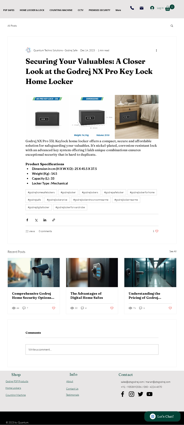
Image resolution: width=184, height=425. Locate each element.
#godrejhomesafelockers (41, 192)
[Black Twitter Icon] (140, 394)
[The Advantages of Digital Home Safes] (92, 272)
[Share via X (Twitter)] (36, 220)
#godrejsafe (34, 199)
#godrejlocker (68, 192)
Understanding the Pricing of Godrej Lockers (144, 295)
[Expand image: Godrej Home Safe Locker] (92, 117)
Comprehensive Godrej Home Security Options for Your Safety (31, 295)
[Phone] (132, 8)
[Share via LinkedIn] (45, 220)
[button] (169, 7)
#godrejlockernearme (126, 199)
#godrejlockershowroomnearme (90, 199)
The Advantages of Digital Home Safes (86, 295)
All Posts (12, 25)
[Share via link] (53, 220)
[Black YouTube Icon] (149, 394)
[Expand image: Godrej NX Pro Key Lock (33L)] (153, 99)
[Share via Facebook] (27, 220)
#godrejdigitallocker (38, 207)
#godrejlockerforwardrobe (70, 207)
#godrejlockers (90, 192)
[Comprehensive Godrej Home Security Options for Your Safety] (34, 272)
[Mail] (141, 8)
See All (172, 251)
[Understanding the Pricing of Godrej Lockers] (150, 272)
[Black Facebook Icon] (122, 394)
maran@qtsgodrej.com (158, 381)
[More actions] (156, 50)
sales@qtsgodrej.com (132, 381)
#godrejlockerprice (57, 199)
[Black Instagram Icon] (131, 394)
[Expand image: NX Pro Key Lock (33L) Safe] (64, 99)
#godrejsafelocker (114, 192)
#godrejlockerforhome (142, 192)
